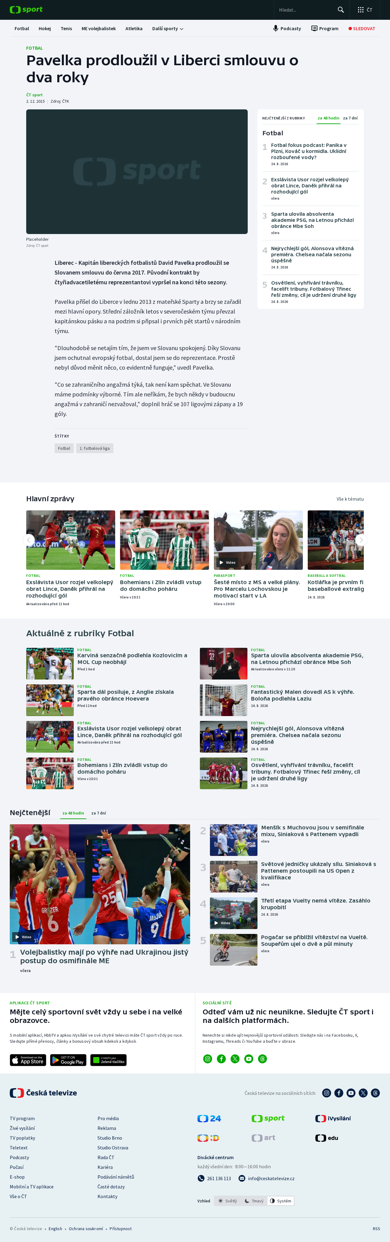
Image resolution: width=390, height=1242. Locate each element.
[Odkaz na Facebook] (221, 1059)
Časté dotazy (111, 1186)
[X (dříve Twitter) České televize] (363, 1093)
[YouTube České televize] (351, 1093)
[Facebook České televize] (339, 1093)
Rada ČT (106, 1157)
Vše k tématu (350, 499)
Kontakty (107, 1196)
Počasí (16, 1167)
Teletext (19, 1147)
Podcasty (19, 1157)
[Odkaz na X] (235, 1059)
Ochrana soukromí (86, 1228)
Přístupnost (121, 1228)
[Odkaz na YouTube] (249, 1059)
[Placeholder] (137, 171)
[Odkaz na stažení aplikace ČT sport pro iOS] (28, 1060)
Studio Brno (110, 1138)
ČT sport (34, 95)
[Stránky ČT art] (263, 1140)
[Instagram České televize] (327, 1093)
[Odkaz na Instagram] (208, 1059)
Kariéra (105, 1167)
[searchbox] (305, 10)
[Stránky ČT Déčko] (208, 1140)
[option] (228, 1201)
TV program (22, 1118)
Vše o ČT (18, 1196)
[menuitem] (22, 28)
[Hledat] (341, 10)
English (55, 1228)
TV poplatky (22, 1138)
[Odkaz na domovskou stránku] (35, 9)
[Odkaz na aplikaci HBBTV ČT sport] (108, 1060)
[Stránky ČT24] (209, 1120)
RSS (376, 1228)
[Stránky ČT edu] (326, 1140)
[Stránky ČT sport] (268, 1120)
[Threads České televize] (375, 1093)
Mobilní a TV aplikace (32, 1186)
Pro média (108, 1118)
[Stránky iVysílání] (333, 1120)
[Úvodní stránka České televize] (44, 1093)
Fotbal (34, 48)
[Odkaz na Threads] (262, 1059)
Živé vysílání (22, 1128)
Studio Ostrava (113, 1147)
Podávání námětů (116, 1177)
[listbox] (254, 1201)
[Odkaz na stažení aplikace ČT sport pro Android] (68, 1060)
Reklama (107, 1128)
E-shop (17, 1177)
